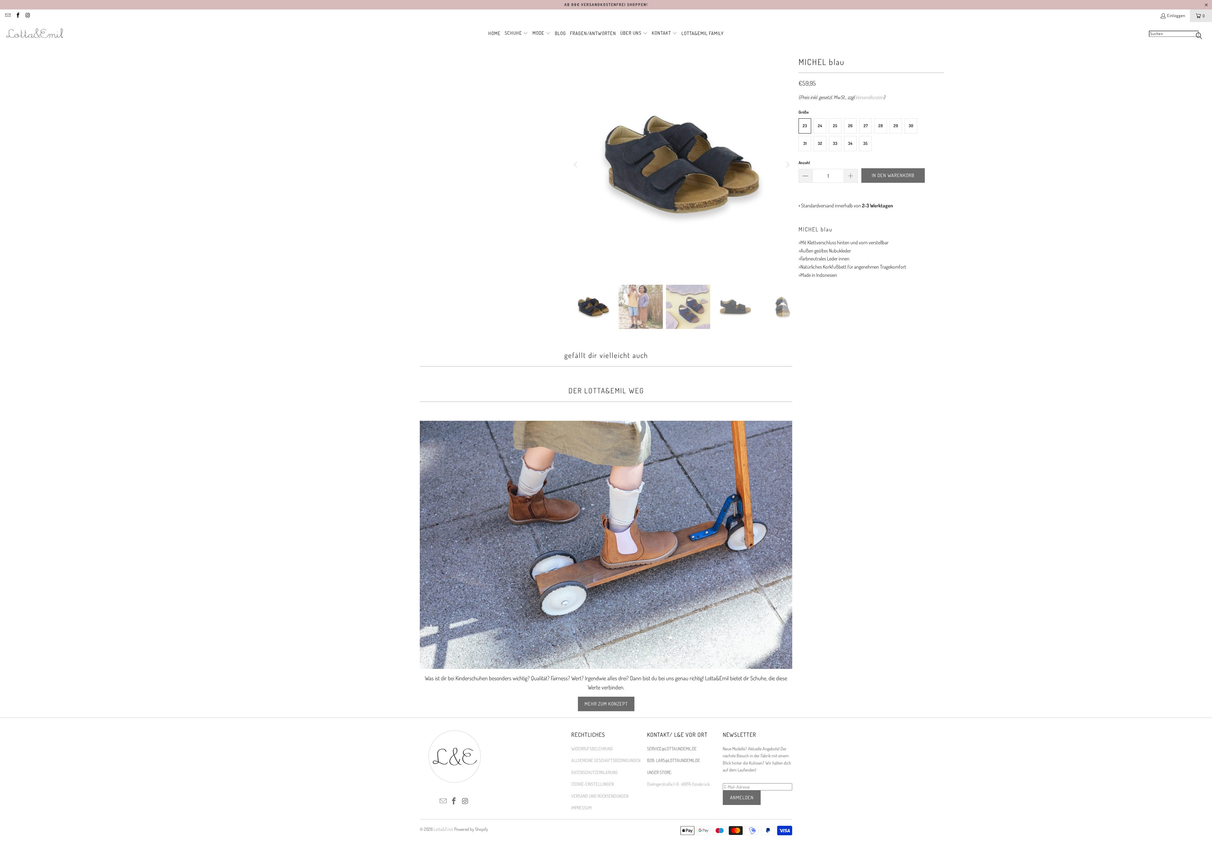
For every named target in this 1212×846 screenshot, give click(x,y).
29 (896, 125)
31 (805, 143)
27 (866, 125)
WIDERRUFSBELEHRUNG (592, 748)
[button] (516, 33)
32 (820, 143)
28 (880, 125)
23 (805, 125)
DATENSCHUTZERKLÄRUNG (594, 772)
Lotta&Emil (443, 829)
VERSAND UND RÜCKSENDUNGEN (599, 796)
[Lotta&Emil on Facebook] (17, 15)
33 (835, 143)
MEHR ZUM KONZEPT (606, 704)
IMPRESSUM (581, 807)
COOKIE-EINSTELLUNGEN (592, 784)
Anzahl (804, 162)
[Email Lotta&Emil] (7, 15)
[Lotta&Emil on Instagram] (27, 15)
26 (850, 125)
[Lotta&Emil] (34, 33)
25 (835, 125)
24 (820, 125)
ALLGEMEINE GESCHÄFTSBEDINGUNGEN (605, 760)
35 (865, 143)
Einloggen (1176, 15)
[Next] (787, 164)
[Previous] (576, 164)
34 (850, 143)
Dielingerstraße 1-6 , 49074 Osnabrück (678, 784)
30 (911, 125)
